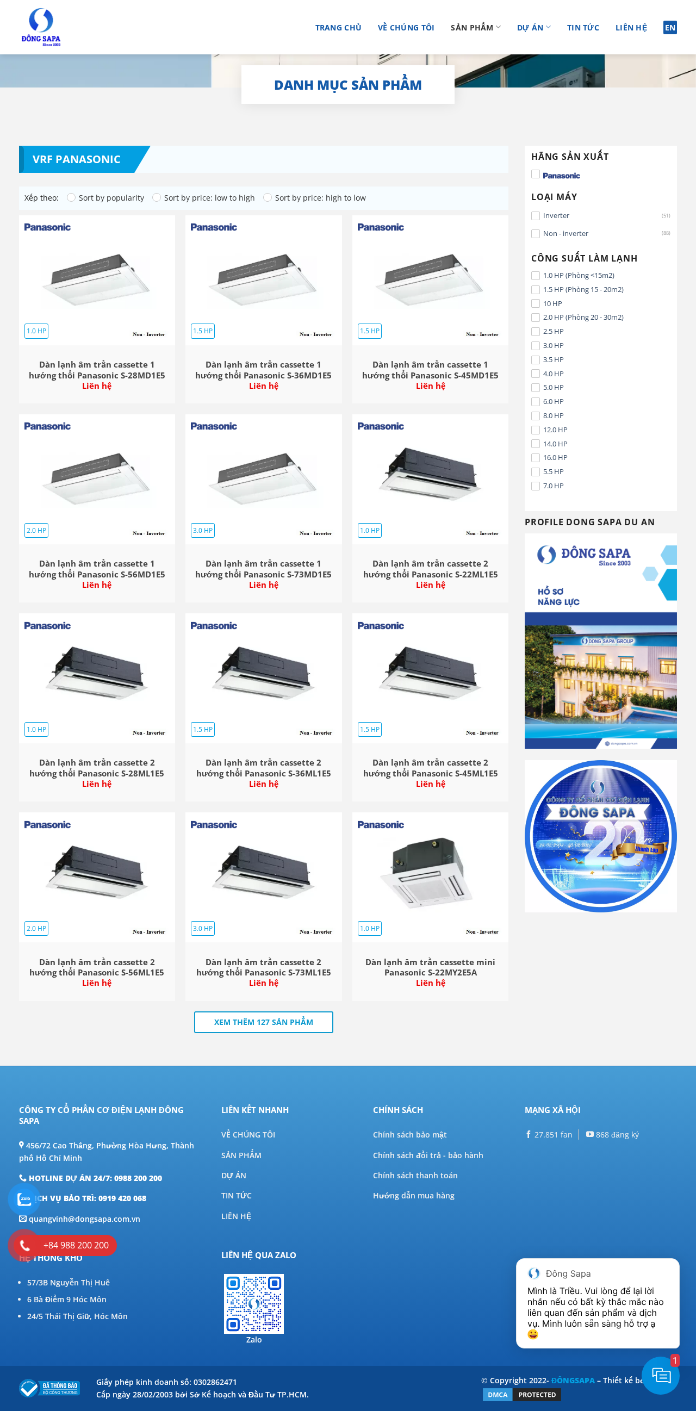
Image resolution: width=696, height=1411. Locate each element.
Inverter (556, 215)
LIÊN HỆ (236, 1216)
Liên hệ (631, 27)
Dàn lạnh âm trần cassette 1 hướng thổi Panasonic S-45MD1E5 (430, 370)
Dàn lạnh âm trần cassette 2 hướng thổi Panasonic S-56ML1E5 (96, 967)
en (670, 27)
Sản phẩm (472, 27)
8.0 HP (553, 415)
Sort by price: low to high (209, 197)
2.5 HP (553, 331)
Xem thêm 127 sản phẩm (263, 1022)
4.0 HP (553, 373)
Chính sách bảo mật (410, 1134)
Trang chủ (338, 27)
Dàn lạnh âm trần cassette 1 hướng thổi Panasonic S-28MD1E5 (97, 370)
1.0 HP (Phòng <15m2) (578, 275)
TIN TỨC (236, 1195)
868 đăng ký (616, 1134)
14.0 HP (555, 444)
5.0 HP (553, 387)
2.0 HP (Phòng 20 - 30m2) (583, 317)
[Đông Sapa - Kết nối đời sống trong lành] (72, 27)
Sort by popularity (111, 197)
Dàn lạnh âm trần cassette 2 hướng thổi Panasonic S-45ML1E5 (430, 768)
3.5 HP (553, 359)
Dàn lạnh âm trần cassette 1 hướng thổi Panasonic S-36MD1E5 (263, 370)
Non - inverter (565, 233)
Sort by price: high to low (320, 197)
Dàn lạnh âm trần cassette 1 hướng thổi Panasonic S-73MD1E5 (263, 569)
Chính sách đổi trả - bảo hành (428, 1155)
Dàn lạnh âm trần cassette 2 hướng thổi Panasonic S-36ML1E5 (263, 768)
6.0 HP (553, 401)
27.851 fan (552, 1134)
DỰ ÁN (233, 1175)
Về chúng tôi (406, 27)
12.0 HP (555, 429)
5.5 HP (553, 471)
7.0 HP (553, 485)
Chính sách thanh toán (415, 1175)
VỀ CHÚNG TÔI (248, 1134)
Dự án (530, 27)
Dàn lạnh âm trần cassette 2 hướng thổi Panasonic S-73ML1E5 (263, 967)
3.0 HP (553, 345)
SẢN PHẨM (241, 1155)
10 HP (552, 303)
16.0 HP (555, 457)
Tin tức (583, 27)
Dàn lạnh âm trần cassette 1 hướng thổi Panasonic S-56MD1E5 (97, 569)
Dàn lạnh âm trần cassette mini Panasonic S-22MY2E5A (430, 967)
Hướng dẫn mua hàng (414, 1195)
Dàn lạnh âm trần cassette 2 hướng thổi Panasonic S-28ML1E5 (96, 768)
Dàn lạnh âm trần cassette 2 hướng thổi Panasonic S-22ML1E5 (430, 569)
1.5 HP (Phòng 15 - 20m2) (583, 289)
